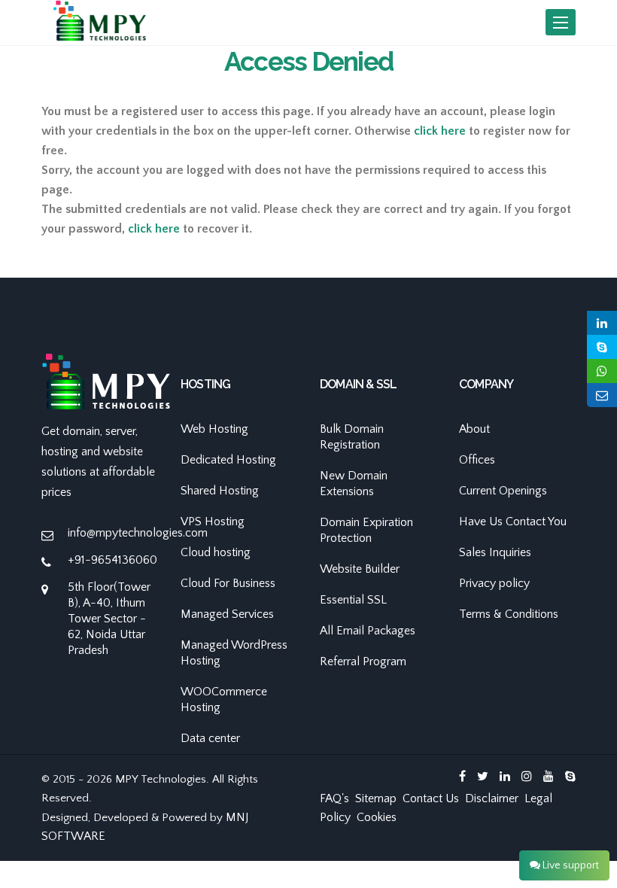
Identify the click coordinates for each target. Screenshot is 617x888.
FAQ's (334, 798)
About (474, 429)
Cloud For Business (228, 583)
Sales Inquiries (495, 552)
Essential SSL (353, 600)
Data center (210, 738)
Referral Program (363, 661)
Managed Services (227, 614)
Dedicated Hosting (228, 460)
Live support (569, 865)
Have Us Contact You (513, 521)
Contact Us (431, 798)
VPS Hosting (213, 521)
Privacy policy (494, 583)
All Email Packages (367, 630)
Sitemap (376, 798)
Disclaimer (491, 798)
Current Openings (503, 490)
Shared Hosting (220, 490)
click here (440, 131)
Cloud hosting (216, 552)
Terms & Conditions (508, 614)
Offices (477, 460)
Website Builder (360, 569)
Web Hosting (214, 429)
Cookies (377, 817)
